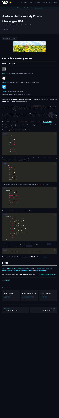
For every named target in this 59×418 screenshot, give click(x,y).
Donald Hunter (31, 268)
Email (3, 73)
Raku (7, 280)
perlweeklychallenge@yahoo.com (47, 274)
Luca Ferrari (17, 270)
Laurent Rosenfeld (7, 270)
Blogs (44, 2)
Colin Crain (23, 268)
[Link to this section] (33, 58)
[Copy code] (55, 134)
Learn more (39, 7)
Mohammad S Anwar (26, 270)
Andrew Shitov (6, 268)
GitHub (4, 82)
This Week (33, 2)
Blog (7, 24)
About (21, 2)
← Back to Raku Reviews (9, 38)
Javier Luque (49, 268)
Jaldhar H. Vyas (40, 268)
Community (26, 2)
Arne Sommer (15, 268)
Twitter (4, 91)
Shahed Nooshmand (40, 270)
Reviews (39, 2)
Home (18, 2)
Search (50, 2)
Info (55, 2)
